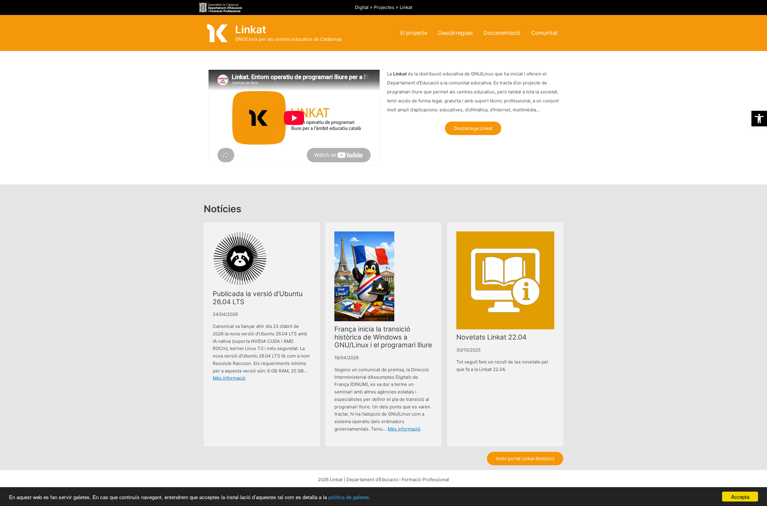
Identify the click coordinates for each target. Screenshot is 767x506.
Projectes (384, 7)
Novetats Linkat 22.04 (491, 337)
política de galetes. (349, 497)
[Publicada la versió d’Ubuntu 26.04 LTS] (240, 258)
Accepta (740, 496)
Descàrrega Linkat (473, 128)
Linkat (250, 29)
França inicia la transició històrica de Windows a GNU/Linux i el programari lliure (383, 337)
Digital (362, 7)
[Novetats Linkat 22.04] (505, 280)
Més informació (229, 378)
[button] (759, 118)
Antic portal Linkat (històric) (525, 458)
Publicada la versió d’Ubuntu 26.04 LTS (258, 298)
